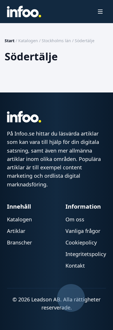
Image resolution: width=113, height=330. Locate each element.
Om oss (74, 219)
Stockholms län (56, 40)
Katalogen (28, 40)
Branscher (19, 242)
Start (9, 40)
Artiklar (16, 230)
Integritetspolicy (85, 254)
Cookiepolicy (81, 242)
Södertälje (84, 40)
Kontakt (75, 265)
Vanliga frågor (82, 230)
